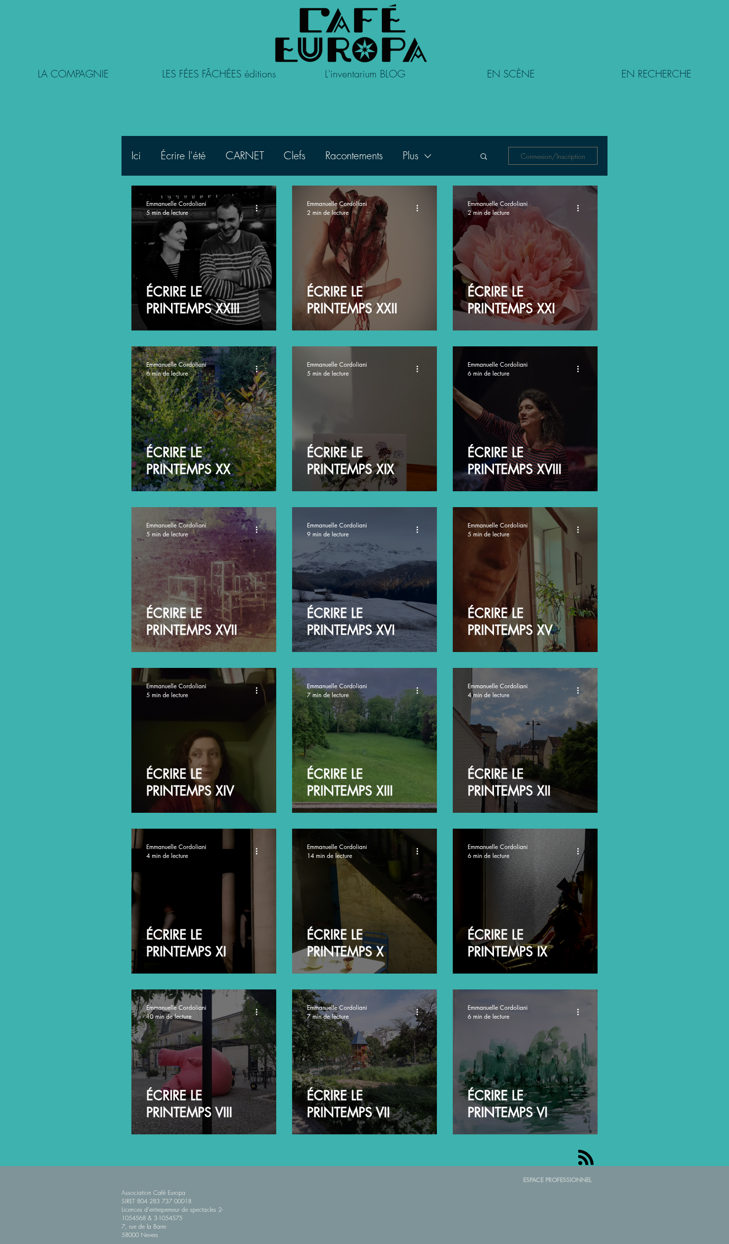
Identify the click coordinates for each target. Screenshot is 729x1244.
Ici (136, 155)
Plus (411, 155)
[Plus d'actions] (260, 208)
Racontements (354, 155)
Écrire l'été (183, 155)
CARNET (245, 155)
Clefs (294, 155)
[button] (483, 157)
